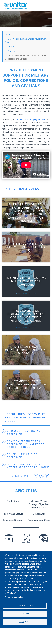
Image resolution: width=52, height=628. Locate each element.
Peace (11, 46)
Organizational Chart (39, 520)
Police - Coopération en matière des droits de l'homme (28, 465)
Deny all (25, 614)
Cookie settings (25, 606)
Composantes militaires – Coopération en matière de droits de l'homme (25, 444)
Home (7, 34)
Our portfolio (13, 51)
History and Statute (13, 514)
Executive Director (13, 520)
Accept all (24, 622)
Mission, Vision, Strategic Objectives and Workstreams (39, 504)
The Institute (13, 501)
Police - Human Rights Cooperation (22, 455)
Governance (39, 514)
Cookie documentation (14, 597)
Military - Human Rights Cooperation (23, 432)
